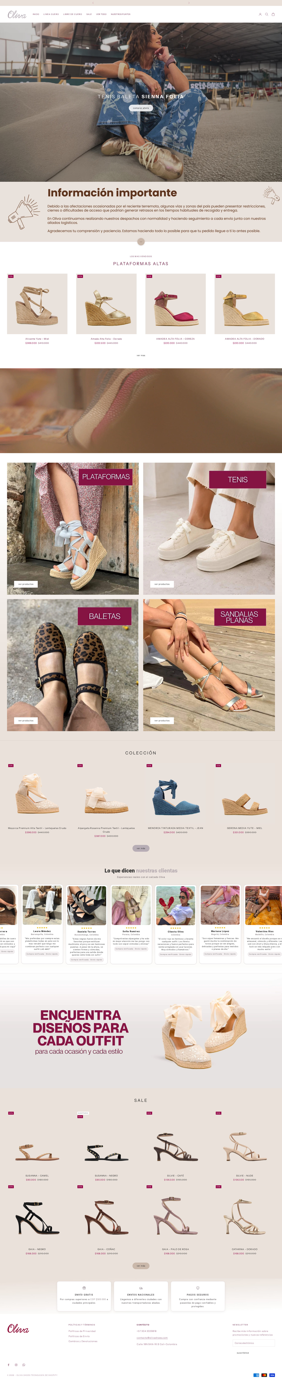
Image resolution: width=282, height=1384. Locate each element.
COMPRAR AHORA (141, 107)
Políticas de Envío (79, 1336)
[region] (141, 102)
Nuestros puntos (121, 14)
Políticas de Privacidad (82, 1331)
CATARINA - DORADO (245, 1249)
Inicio (36, 14)
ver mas (141, 355)
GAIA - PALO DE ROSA (175, 1249)
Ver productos (25, 584)
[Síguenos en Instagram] (16, 1364)
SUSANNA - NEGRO (106, 1175)
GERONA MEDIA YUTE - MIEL (245, 828)
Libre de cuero (72, 14)
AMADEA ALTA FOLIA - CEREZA (175, 338)
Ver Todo (101, 14)
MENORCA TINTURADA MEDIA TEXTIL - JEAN (175, 828)
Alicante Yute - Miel (37, 338)
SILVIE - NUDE (245, 1175)
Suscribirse (243, 1352)
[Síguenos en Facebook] (8, 1364)
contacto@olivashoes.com (152, 1337)
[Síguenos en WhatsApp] (23, 1364)
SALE (89, 14)
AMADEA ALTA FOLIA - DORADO (244, 338)
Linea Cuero (51, 14)
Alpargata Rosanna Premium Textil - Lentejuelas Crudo (106, 830)
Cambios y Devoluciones (83, 1341)
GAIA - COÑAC (106, 1249)
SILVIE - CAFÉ (175, 1175)
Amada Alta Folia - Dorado (106, 338)
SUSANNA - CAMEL (37, 1175)
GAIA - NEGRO (37, 1249)
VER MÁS (141, 848)
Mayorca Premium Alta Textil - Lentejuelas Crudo (37, 828)
